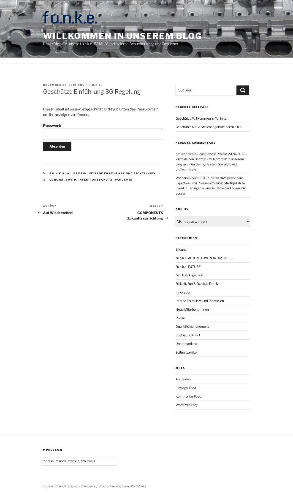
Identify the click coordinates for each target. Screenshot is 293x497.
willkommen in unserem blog (122, 36)
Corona (56, 179)
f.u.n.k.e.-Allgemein (68, 173)
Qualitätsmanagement (192, 326)
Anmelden (183, 379)
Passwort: (52, 126)
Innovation (183, 292)
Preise (180, 318)
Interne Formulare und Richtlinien (122, 173)
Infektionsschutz (96, 179)
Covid (71, 179)
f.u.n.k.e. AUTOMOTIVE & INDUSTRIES (204, 258)
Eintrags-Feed (186, 388)
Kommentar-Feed (188, 396)
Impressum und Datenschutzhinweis (68, 461)
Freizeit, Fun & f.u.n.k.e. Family (197, 284)
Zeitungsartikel (186, 352)
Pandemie (124, 179)
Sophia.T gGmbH (188, 335)
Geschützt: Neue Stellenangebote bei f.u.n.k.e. (209, 127)
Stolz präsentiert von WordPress (122, 486)
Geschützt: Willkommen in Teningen (202, 118)
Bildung (181, 249)
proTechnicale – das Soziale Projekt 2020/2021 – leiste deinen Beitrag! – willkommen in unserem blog (211, 159)
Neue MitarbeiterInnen (192, 309)
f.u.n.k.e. (94, 85)
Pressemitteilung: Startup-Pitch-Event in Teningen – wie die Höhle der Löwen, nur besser (211, 188)
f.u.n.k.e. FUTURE (188, 267)
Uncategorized (186, 344)
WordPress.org (187, 405)
